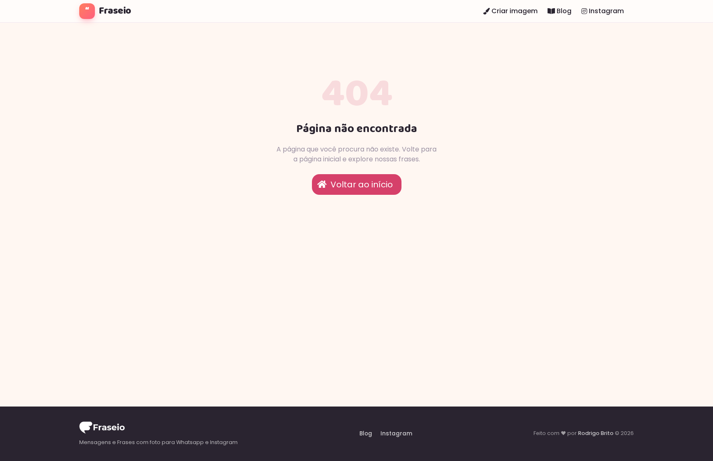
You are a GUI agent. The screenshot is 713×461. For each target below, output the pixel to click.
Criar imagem (514, 11)
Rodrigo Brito (596, 433)
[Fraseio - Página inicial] (158, 429)
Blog (563, 11)
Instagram (605, 11)
